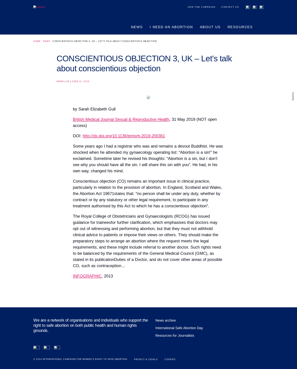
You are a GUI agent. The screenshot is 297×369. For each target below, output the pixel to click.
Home (37, 41)
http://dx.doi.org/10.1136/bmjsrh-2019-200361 (124, 135)
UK (68, 81)
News (46, 41)
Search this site (262, 30)
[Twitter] (255, 7)
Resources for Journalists (174, 335)
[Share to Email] (293, 122)
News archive (165, 320)
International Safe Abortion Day (179, 328)
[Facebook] (248, 7)
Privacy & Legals (146, 359)
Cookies (170, 359)
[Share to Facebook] (293, 107)
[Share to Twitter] (293, 114)
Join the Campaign (202, 7)
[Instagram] (262, 7)
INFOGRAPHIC (87, 276)
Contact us (230, 7)
